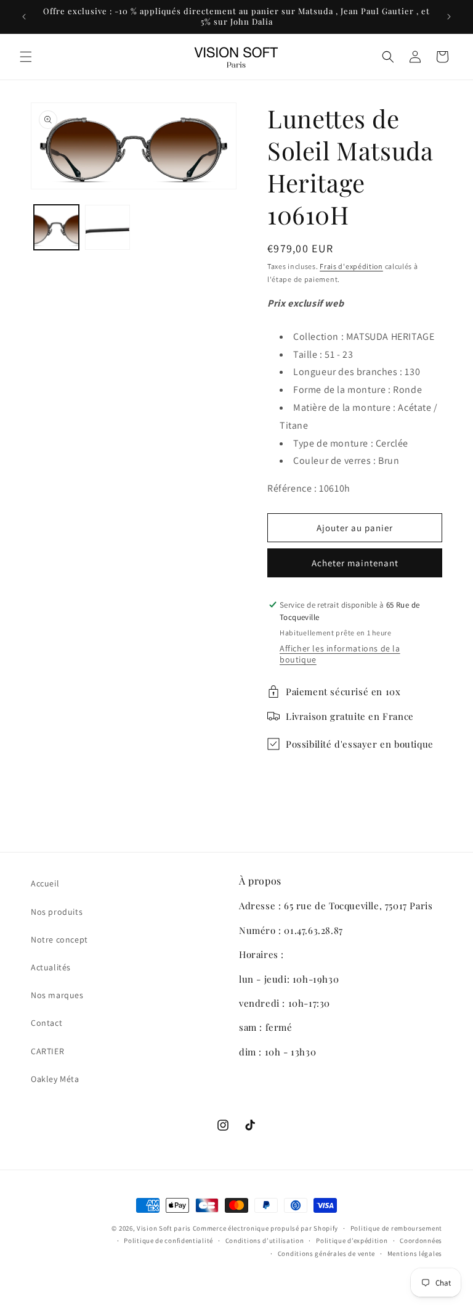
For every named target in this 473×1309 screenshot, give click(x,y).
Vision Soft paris (164, 1228)
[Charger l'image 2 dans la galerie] (107, 227)
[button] (25, 56)
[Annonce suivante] (449, 16)
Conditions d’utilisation (264, 1240)
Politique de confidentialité (168, 1240)
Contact (46, 1022)
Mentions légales (414, 1253)
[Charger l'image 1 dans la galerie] (56, 227)
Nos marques (57, 995)
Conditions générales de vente (326, 1253)
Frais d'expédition (351, 266)
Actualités (51, 967)
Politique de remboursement (396, 1228)
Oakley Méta (55, 1078)
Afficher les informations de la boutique (340, 654)
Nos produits (57, 911)
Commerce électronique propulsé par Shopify (265, 1228)
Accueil (45, 883)
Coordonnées (421, 1240)
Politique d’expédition (351, 1240)
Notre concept (59, 939)
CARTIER (47, 1051)
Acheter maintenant (355, 563)
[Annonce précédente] (24, 16)
